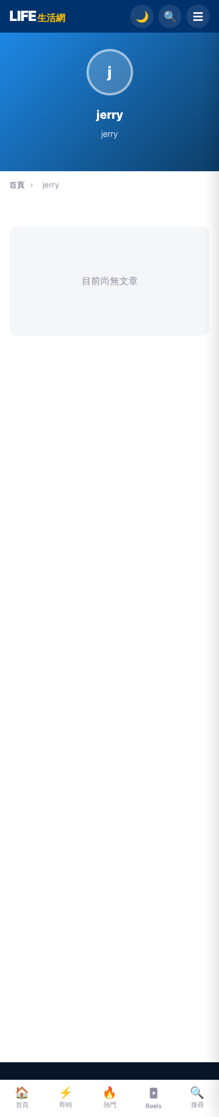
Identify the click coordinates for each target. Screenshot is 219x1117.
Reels (153, 1106)
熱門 (109, 1097)
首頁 (17, 184)
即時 (65, 1097)
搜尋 (197, 1097)
